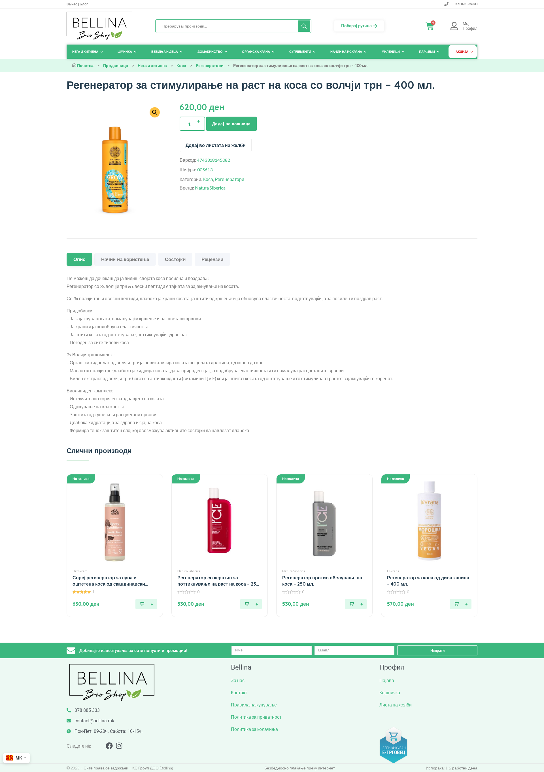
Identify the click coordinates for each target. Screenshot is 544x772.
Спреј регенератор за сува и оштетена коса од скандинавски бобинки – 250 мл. (109, 581)
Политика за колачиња (254, 729)
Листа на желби (395, 704)
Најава (386, 680)
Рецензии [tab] (212, 259)
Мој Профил (470, 26)
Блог (83, 4)
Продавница (115, 65)
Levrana (393, 571)
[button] (146, 604)
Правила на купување (254, 704)
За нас (72, 4)
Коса (181, 65)
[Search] (304, 26)
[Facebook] (109, 746)
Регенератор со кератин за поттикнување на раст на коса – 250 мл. (218, 581)
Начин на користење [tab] (125, 259)
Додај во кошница (231, 123)
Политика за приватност (256, 717)
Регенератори (210, 65)
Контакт (239, 692)
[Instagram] (119, 746)
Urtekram (80, 571)
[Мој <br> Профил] (454, 26)
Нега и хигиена (152, 65)
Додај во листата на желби (216, 145)
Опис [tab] (79, 259)
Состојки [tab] (175, 259)
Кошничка (389, 692)
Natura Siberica (210, 187)
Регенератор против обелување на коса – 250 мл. (322, 581)
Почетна (85, 65)
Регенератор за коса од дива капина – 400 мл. (428, 581)
